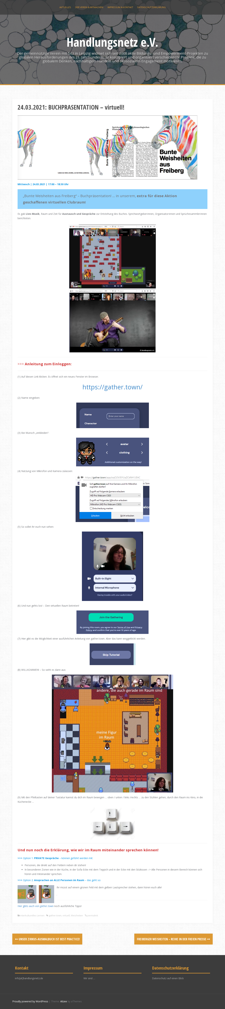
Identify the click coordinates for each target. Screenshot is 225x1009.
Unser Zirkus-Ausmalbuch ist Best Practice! (49, 939)
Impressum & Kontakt (120, 7)
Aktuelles (65, 7)
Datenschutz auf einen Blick (168, 978)
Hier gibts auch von (29, 906)
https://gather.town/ (112, 387)
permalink (92, 915)
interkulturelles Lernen (32, 915)
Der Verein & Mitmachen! (89, 7)
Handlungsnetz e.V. (112, 41)
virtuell (66, 915)
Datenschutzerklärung (151, 7)
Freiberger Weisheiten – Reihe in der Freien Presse (172, 939)
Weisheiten (77, 915)
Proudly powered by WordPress (30, 1001)
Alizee (63, 1001)
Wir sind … (89, 978)
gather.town (46, 906)
